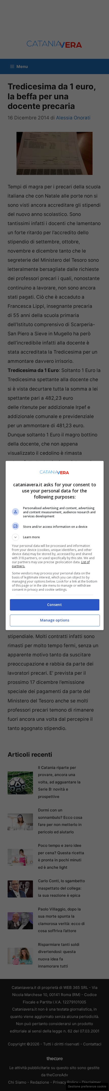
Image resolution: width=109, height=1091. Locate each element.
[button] (54, 537)
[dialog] (55, 545)
